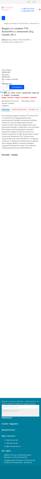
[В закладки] (37, 161)
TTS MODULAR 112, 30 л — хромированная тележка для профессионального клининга (19, 328)
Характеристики (19, 109)
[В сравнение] (37, 165)
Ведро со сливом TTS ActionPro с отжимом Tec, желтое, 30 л (20, 186)
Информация (7, 418)
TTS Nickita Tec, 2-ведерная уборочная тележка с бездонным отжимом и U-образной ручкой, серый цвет (18, 233)
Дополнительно (8, 430)
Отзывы (33, 109)
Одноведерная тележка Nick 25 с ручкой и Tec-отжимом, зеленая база (19, 376)
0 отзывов (8, 90)
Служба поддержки (10, 424)
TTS (3, 81)
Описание (6, 109)
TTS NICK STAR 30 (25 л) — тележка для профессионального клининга (18, 281)
